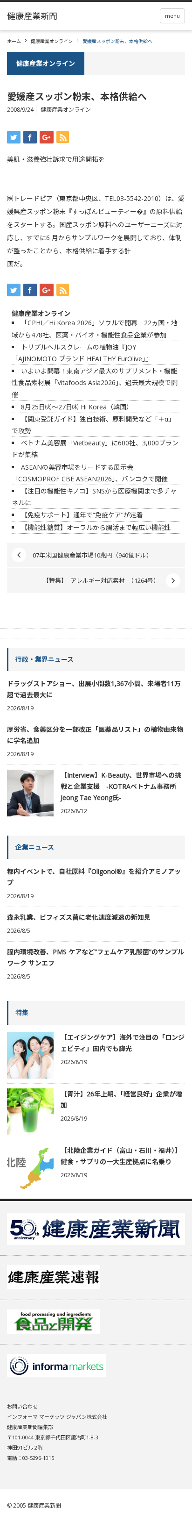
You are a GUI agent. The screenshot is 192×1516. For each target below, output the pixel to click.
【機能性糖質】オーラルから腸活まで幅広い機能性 (96, 527)
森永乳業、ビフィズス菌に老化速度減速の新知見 (79, 917)
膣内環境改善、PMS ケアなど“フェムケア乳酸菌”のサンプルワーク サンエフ (95, 957)
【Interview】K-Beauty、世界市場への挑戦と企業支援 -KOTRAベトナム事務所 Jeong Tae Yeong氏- (121, 786)
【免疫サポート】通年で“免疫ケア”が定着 (82, 514)
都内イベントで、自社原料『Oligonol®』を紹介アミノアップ (94, 877)
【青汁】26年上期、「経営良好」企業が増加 (121, 1099)
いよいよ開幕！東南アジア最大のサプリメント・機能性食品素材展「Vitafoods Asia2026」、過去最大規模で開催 (95, 382)
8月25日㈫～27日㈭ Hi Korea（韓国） (77, 406)
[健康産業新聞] (32, 16)
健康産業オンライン (52, 41)
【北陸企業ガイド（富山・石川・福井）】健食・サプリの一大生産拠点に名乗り (121, 1156)
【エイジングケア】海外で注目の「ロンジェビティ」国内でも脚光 (123, 1043)
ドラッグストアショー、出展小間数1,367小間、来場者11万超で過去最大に (94, 689)
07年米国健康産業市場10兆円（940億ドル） (92, 555)
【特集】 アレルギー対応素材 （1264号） (101, 580)
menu (172, 15)
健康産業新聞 (44, 1505)
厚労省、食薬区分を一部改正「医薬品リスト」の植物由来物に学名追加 (95, 735)
